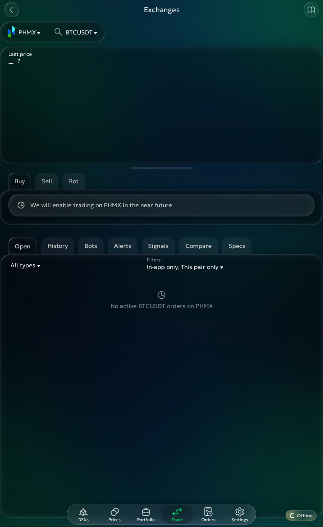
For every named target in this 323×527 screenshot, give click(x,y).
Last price (20, 54)
